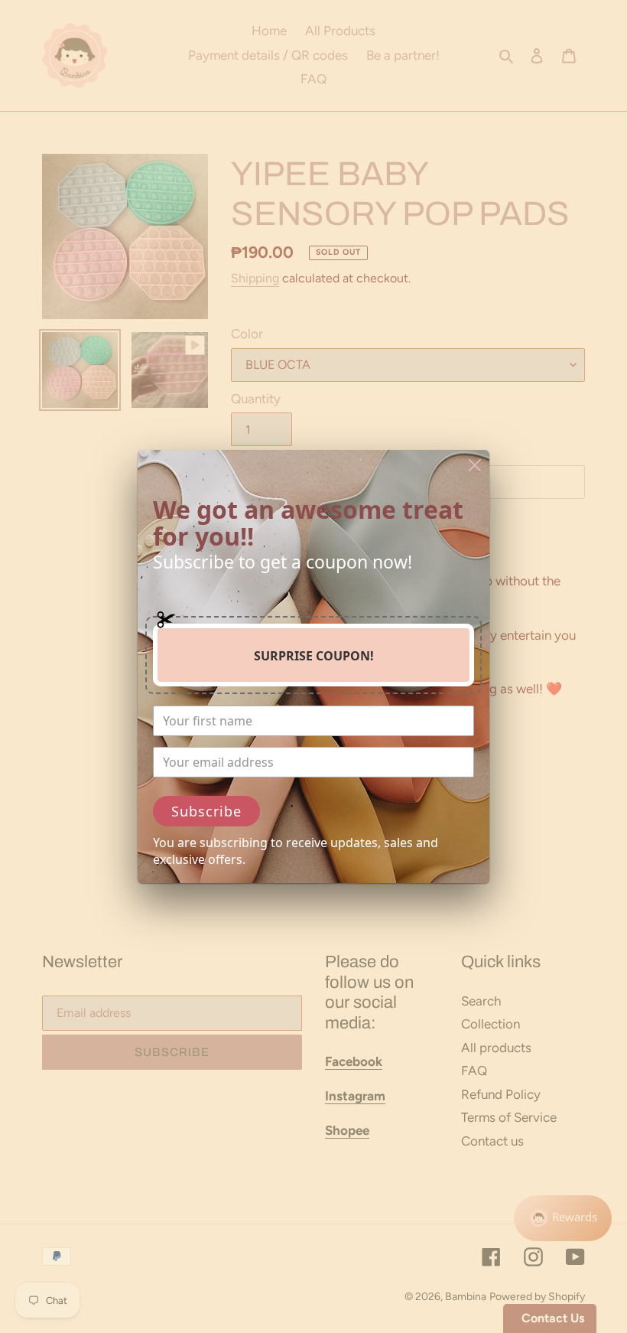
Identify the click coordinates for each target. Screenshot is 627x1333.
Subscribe (206, 811)
